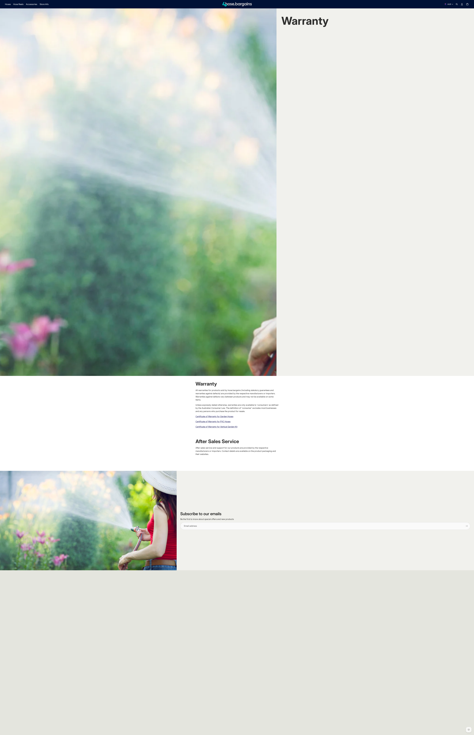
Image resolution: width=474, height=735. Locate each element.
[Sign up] (466, 526)
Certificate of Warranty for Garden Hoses (214, 416)
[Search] (456, 4)
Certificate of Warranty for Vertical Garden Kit (216, 426)
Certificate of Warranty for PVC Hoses (213, 421)
